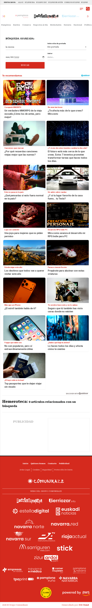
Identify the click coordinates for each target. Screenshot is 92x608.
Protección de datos (63, 470)
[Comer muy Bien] (57, 570)
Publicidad (64, 464)
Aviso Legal (25, 470)
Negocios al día (40, 25)
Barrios (16, 25)
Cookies (36, 470)
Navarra (67, 25)
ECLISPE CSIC (41, 2)
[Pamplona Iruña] (46, 579)
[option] (46, 16)
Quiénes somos (38, 464)
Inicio (25, 464)
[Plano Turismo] (79, 570)
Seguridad (47, 470)
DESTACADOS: (10, 2)
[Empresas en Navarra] (12, 570)
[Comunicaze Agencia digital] (46, 481)
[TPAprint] (24, 579)
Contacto (52, 464)
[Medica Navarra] (35, 570)
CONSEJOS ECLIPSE (72, 2)
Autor (49, 53)
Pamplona (6, 25)
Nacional (78, 25)
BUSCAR (25, 65)
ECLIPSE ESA (30, 2)
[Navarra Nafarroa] (68, 579)
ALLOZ (20, 2)
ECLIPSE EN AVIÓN (55, 2)
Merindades (55, 25)
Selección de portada (56, 43)
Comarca (26, 25)
